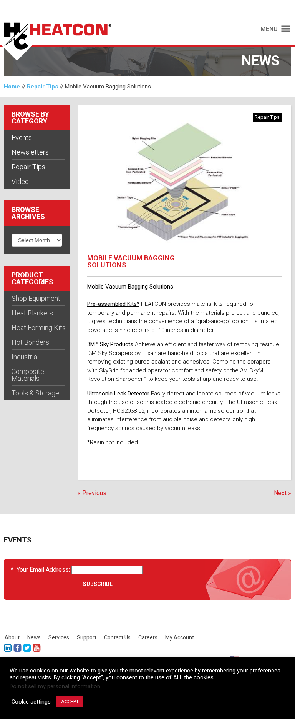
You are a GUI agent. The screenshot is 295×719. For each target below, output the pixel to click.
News (34, 637)
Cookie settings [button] (31, 701)
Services (58, 637)
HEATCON (70, 41)
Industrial (25, 357)
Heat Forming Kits (39, 328)
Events (22, 137)
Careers (147, 637)
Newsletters (30, 152)
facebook (17, 648)
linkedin (8, 648)
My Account (179, 637)
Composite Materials (28, 374)
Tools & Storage (35, 393)
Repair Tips (42, 86)
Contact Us (117, 637)
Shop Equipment (36, 298)
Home (12, 86)
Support (86, 637)
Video (20, 181)
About (12, 637)
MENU (269, 29)
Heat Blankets (32, 313)
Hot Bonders (30, 342)
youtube (37, 648)
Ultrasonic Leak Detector (118, 393)
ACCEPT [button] (70, 701)
